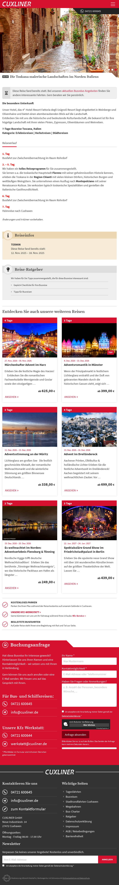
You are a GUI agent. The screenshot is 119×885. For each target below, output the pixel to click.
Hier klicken (89, 725)
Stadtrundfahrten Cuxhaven (82, 801)
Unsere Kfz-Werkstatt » (26, 612)
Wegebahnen (73, 806)
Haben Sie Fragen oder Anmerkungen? (84, 681)
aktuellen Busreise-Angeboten (80, 91)
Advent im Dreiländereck (80, 454)
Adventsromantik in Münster (83, 365)
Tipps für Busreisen (23, 291)
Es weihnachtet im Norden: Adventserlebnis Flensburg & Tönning (30, 550)
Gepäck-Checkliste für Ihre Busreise (30, 285)
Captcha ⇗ (102, 728)
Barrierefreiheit (74, 836)
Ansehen (10, 397)
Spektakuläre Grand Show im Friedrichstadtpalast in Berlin (84, 550)
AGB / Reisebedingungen (80, 831)
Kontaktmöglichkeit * (74, 668)
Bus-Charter (73, 811)
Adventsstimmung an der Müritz (26, 454)
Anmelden (107, 859)
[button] (7, 878)
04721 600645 (93, 11)
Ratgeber (71, 816)
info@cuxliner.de (24, 712)
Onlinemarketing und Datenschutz (76, 878)
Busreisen (71, 796)
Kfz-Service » (79, 615)
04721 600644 (21, 735)
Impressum (72, 826)
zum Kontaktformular (28, 808)
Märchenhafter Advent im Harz (25, 365)
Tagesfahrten (73, 791)
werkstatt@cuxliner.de (29, 743)
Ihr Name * (68, 655)
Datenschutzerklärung (71, 716)
